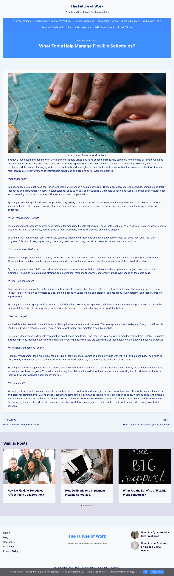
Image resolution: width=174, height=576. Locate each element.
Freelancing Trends (107, 21)
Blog (5, 537)
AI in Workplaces (22, 21)
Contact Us (9, 542)
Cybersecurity (41, 21)
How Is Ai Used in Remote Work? (21, 422)
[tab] (81, 505)
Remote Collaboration (53, 27)
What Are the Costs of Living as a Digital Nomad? (154, 547)
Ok (146, 572)
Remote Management (80, 27)
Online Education (129, 21)
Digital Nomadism (61, 21)
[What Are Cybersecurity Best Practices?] (135, 535)
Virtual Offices (124, 27)
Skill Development (104, 27)
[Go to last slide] (7, 476)
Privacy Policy (10, 551)
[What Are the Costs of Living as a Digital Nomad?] (135, 545)
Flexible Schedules (84, 21)
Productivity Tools (151, 21)
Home (6, 532)
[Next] (166, 476)
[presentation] (29, 466)
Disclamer (8, 546)
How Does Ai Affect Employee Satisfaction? (147, 422)
